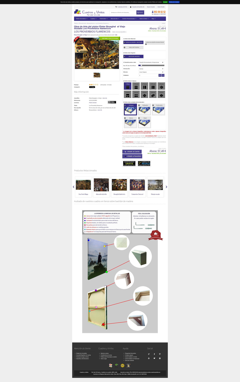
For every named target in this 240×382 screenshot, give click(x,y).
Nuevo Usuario (151, 7)
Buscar (141, 12)
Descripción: (77, 107)
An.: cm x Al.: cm (129, 65)
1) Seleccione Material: (129, 38)
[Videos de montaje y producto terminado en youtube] (148, 358)
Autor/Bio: (77, 98)
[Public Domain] (112, 103)
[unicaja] (116, 365)
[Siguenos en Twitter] (154, 358)
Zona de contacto (129, 360)
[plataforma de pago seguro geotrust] (128, 365)
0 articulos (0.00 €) (122, 7)
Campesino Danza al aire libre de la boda (119, 195)
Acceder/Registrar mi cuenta (83, 355)
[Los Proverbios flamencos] (96, 78)
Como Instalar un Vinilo (131, 357)
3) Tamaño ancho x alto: (129, 62)
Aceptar (165, 2)
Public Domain (93, 102)
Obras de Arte (114, 18)
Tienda (76, 23)
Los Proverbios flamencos (102, 23)
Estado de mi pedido (81, 353)
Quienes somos (105, 353)
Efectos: (125, 72)
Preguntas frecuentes (130, 353)
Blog (153, 18)
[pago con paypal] (122, 365)
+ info (115, 35)
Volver (163, 23)
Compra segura (129, 355)
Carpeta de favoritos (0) (138, 7)
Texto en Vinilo (143, 18)
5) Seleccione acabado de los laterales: (133, 102)
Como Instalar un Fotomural (132, 358)
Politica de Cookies (174, 2)
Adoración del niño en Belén (83, 195)
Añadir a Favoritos (134, 156)
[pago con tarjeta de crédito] (110, 365)
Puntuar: (76, 84)
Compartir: (77, 87)
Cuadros (93, 18)
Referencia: (77, 100)
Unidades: (126, 75)
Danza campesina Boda (155, 195)
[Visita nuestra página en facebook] (154, 354)
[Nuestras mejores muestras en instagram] (159, 358)
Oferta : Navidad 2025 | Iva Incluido (157, 31)
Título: (75, 105)
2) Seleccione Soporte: (129, 53)
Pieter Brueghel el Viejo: (80, 35)
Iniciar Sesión (161, 7)
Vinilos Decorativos (81, 18)
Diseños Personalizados (128, 18)
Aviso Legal (104, 358)
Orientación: (126, 68)
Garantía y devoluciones (82, 358)
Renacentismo (90, 23)
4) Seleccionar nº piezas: (129, 81)
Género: (76, 110)
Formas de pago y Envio (82, 357)
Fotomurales (103, 18)
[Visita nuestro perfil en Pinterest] (159, 354)
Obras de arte (82, 23)
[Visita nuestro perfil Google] (148, 354)
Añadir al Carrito (133, 152)
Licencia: (76, 102)
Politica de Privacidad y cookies (109, 357)
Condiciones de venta (106, 355)
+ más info (104, 98)
